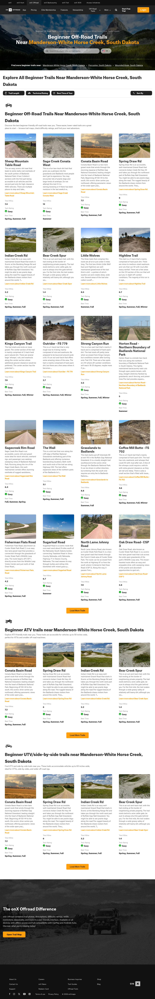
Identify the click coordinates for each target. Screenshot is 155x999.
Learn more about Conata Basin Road (96, 177)
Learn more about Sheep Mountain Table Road (20, 177)
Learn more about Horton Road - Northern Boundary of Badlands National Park (134, 364)
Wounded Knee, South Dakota (129, 65)
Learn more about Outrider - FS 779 (58, 364)
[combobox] (74, 51)
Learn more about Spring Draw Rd (134, 177)
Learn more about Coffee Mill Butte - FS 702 (134, 463)
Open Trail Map (14, 934)
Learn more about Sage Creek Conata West (58, 177)
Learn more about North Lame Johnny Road (96, 558)
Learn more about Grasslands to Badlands (96, 463)
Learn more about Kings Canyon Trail (20, 364)
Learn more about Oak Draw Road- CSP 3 (134, 558)
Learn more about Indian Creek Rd (20, 268)
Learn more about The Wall (58, 463)
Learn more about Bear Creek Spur (58, 268)
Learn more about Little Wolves (96, 268)
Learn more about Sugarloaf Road (58, 558)
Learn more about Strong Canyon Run (96, 364)
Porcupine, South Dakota (99, 65)
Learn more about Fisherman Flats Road (20, 558)
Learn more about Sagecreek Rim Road (20, 463)
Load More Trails (77, 611)
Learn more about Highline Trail (134, 268)
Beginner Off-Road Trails (46, 31)
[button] (13, 93)
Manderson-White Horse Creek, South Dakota (64, 65)
